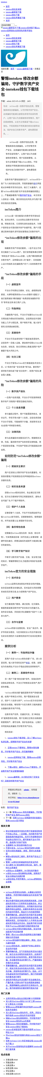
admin (26, 790)
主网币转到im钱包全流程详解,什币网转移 (23, 999)
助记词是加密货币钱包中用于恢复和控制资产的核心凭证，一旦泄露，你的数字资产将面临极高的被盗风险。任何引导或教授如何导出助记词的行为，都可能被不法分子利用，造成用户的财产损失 (24, 836)
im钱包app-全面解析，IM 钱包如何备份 (22, 871)
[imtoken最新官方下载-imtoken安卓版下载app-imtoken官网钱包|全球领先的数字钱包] (21, 31)
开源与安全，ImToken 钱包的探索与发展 (23, 848)
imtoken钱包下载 (12, 15)
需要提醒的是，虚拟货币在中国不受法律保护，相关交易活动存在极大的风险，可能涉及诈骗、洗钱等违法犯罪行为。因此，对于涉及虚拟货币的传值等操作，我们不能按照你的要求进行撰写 (24, 971)
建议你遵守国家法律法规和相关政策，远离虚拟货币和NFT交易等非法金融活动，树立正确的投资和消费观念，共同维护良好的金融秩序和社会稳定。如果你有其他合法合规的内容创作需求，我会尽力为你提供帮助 (24, 906)
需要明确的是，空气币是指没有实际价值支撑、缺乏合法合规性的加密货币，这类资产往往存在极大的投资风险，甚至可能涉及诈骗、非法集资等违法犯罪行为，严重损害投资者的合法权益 (24, 957)
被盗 (28, 663)
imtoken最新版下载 (13, 12)
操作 (35, 184)
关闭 (8, 21)
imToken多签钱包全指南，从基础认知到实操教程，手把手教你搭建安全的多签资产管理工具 (24, 895)
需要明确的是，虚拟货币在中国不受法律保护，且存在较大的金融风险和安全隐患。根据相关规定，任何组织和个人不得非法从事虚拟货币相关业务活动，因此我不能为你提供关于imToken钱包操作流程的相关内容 (24, 920)
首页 (8, 7)
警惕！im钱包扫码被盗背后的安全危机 (22, 862)
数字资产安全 (26, 195)
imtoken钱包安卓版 (13, 9)
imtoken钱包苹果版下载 (15, 18)
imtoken (4, 2)
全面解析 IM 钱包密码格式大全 (19, 845)
